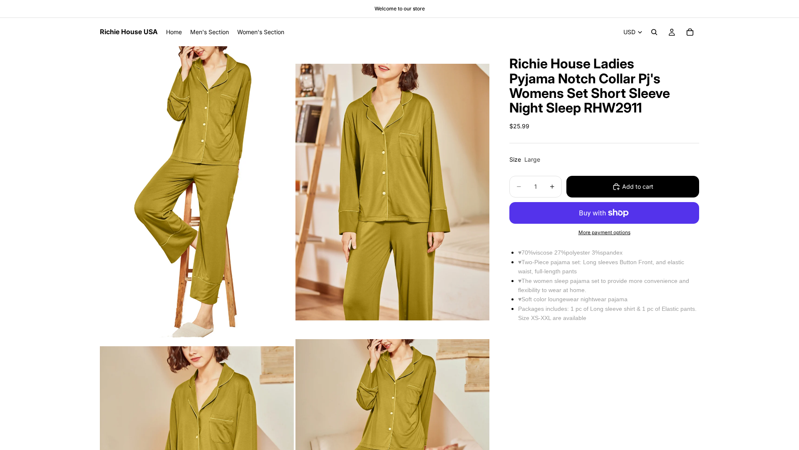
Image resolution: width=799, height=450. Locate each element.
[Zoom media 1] (197, 192)
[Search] (654, 32)
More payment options (604, 232)
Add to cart (637, 186)
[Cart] (690, 32)
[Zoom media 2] (392, 192)
